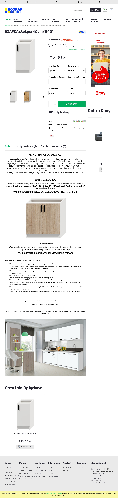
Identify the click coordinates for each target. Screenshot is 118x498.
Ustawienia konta (40, 476)
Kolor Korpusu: (74, 66)
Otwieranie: (53, 88)
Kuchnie (65, 470)
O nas (50, 467)
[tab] (10, 146)
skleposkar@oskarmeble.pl (38, 2)
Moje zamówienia (40, 470)
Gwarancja (8, 472)
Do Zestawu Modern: (76, 77)
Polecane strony (54, 476)
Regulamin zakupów (26, 479)
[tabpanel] (45, 265)
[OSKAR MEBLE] (82, 32)
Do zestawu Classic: (56, 77)
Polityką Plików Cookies (54, 493)
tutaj (49, 317)
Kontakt (50, 473)
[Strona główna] (13, 10)
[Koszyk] (105, 10)
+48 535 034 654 (12, 2)
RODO (50, 470)
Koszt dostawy (10, 484)
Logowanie (37, 467)
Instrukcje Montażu (25, 470)
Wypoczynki (67, 467)
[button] (43, 97)
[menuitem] (8, 20)
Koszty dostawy (60, 112)
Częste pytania (24, 473)
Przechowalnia (39, 473)
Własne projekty (10, 478)
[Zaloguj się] (111, 9)
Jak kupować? (24, 467)
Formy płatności (10, 481)
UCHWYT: (72, 88)
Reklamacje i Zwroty (12, 475)
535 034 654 (105, 469)
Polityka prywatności (26, 476)
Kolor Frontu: (53, 66)
